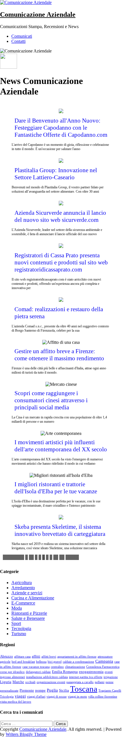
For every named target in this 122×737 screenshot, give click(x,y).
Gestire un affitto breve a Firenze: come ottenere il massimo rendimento (59, 355)
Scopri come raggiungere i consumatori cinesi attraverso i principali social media (51, 400)
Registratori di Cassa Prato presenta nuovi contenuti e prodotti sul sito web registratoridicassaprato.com (61, 262)
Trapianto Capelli (109, 690)
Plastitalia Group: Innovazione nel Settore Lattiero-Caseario (55, 174)
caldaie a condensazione (78, 661)
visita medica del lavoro (15, 701)
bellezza (41, 661)
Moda (16, 608)
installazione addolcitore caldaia (47, 677)
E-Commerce (23, 603)
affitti (36, 656)
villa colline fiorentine (102, 696)
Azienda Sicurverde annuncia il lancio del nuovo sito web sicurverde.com (60, 216)
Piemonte (27, 690)
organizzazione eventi (51, 682)
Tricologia (7, 696)
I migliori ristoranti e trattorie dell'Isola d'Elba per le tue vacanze (55, 488)
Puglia (52, 690)
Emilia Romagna (65, 671)
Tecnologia (21, 628)
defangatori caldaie (38, 671)
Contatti (18, 41)
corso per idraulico (12, 671)
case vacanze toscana (36, 666)
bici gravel (55, 661)
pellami (99, 682)
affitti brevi (48, 656)
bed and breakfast (23, 661)
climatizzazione (75, 666)
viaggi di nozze (57, 696)
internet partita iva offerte (85, 677)
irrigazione (111, 677)
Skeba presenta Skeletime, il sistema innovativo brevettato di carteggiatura (59, 530)
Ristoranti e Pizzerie (29, 613)
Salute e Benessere (28, 618)
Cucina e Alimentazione (32, 597)
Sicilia (64, 690)
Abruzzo (6, 656)
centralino (57, 666)
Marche (18, 682)
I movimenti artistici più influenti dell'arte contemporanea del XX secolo (60, 446)
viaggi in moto (77, 696)
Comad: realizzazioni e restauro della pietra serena (58, 313)
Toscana (83, 688)
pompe (40, 690)
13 (61, 557)
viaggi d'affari (36, 696)
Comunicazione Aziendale (37, 14)
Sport (16, 623)
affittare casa (22, 656)
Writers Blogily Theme (26, 734)
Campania (104, 661)
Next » (72, 557)
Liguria (5, 682)
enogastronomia (91, 671)
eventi (109, 671)
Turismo (18, 633)
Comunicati (21, 36)
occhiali (30, 682)
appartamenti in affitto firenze (76, 656)
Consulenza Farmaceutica (102, 666)
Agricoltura (21, 582)
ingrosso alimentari (12, 677)
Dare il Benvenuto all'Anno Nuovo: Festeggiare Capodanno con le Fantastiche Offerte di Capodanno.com (60, 127)
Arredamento (23, 587)
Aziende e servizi (26, 592)
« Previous (13, 557)
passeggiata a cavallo (80, 682)
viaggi (20, 696)
